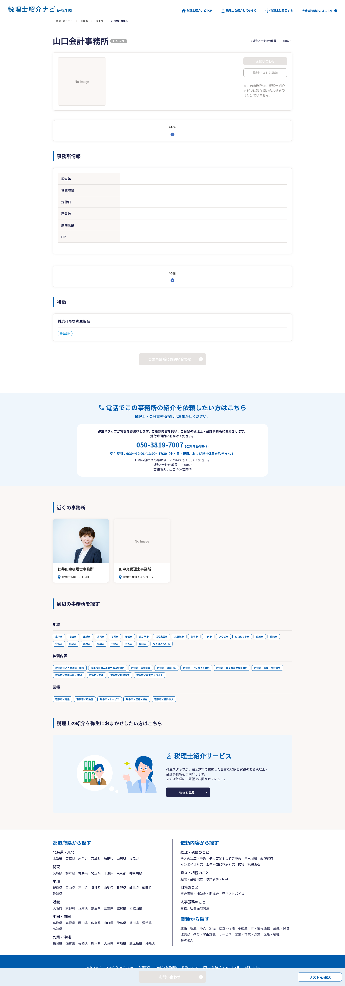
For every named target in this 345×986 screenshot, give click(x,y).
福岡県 (57, 943)
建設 (183, 928)
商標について (189, 967)
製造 (193, 928)
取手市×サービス (109, 699)
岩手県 (83, 858)
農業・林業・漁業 (247, 934)
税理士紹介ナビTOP (199, 10)
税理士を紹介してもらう (241, 10)
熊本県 (96, 943)
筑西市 (86, 643)
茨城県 (84, 21)
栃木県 (70, 873)
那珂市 (72, 643)
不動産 (243, 928)
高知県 (57, 928)
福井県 (96, 887)
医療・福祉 (272, 934)
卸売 (212, 928)
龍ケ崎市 (144, 636)
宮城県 (96, 858)
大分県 (108, 943)
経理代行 (266, 858)
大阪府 (57, 908)
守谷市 (58, 643)
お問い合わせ (252, 967)
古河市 (100, 636)
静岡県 (147, 887)
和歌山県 (135, 908)
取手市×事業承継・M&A (68, 675)
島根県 (70, 922)
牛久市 (208, 636)
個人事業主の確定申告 (225, 858)
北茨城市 (179, 636)
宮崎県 (121, 943)
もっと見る (187, 792)
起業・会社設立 (191, 879)
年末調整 (250, 858)
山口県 (108, 922)
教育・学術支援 (204, 934)
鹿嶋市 (259, 636)
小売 (203, 928)
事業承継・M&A (217, 879)
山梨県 (108, 887)
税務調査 (254, 864)
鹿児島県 (135, 943)
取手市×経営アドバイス (149, 675)
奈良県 (96, 908)
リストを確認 (320, 976)
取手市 (99, 21)
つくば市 (223, 636)
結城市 (128, 636)
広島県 (96, 922)
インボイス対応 (191, 864)
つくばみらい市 (161, 643)
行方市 (128, 643)
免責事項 (144, 967)
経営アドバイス (233, 893)
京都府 (70, 908)
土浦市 (86, 636)
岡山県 (83, 922)
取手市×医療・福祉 (137, 699)
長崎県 (83, 943)
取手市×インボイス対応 (196, 668)
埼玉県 (96, 873)
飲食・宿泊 (227, 928)
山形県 (121, 858)
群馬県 (83, 873)
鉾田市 (142, 643)
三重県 (108, 908)
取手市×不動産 (84, 699)
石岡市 (114, 636)
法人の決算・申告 (193, 858)
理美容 (185, 934)
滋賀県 (121, 908)
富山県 (70, 887)
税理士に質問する (282, 10)
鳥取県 (57, 922)
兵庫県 (83, 908)
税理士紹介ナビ (64, 21)
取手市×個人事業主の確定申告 (107, 668)
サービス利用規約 (165, 967)
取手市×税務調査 (120, 675)
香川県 (134, 922)
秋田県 (108, 858)
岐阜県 (134, 887)
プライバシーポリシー (120, 967)
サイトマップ (92, 967)
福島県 (134, 858)
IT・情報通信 (260, 928)
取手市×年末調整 (140, 668)
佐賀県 (70, 943)
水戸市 (58, 636)
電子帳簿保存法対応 (220, 864)
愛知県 (57, 893)
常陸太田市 (162, 636)
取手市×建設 (62, 699)
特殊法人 (186, 940)
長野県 (121, 887)
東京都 (121, 873)
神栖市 (114, 643)
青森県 (70, 858)
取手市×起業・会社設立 (267, 668)
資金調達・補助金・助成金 (199, 893)
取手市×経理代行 (166, 668)
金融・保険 (281, 928)
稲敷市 (100, 643)
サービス (225, 934)
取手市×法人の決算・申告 (69, 668)
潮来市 (273, 636)
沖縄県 (150, 943)
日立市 (72, 636)
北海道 (57, 858)
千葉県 (108, 873)
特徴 (172, 127)
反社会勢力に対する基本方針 (221, 967)
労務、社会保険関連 (194, 908)
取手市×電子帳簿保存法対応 (231, 668)
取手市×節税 (96, 675)
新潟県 (57, 887)
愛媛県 (147, 922)
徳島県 (121, 922)
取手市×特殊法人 (163, 699)
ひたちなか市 (242, 636)
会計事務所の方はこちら (317, 10)
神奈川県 (135, 873)
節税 (241, 864)
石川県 (83, 887)
